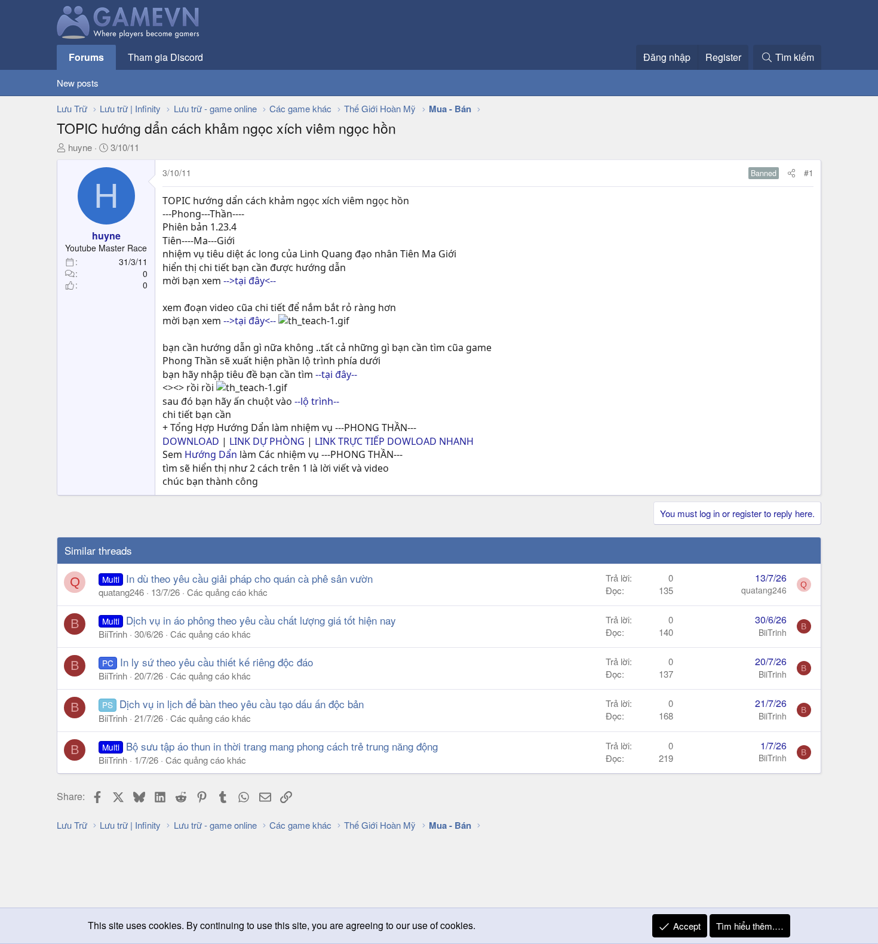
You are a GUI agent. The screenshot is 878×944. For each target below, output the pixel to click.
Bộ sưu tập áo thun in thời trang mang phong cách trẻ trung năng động (282, 746)
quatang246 (121, 592)
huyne (80, 147)
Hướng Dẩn (211, 454)
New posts (78, 82)
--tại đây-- (336, 374)
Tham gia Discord (165, 57)
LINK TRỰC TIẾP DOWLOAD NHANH (394, 441)
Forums (86, 57)
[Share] (791, 173)
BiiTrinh (113, 634)
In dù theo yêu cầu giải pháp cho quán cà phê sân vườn (249, 578)
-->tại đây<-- (249, 280)
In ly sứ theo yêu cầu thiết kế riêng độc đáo (216, 661)
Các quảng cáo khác (227, 592)
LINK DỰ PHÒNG (268, 441)
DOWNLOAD (190, 441)
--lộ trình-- (316, 401)
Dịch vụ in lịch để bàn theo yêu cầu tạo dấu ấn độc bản (241, 703)
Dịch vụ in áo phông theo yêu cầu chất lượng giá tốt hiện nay (261, 620)
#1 (808, 173)
